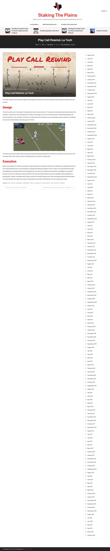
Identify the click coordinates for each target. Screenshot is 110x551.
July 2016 (89, 476)
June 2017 (90, 438)
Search (103, 11)
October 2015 (91, 507)
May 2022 (90, 232)
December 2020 (91, 291)
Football (8, 86)
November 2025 (91, 86)
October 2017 (91, 424)
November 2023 (91, 170)
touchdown (62, 183)
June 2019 (90, 354)
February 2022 (91, 243)
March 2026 (90, 72)
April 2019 (90, 361)
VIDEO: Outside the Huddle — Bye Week (16, 187)
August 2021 (90, 264)
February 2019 (91, 368)
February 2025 (91, 118)
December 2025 (91, 83)
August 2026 (90, 55)
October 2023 (91, 173)
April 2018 (90, 403)
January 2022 (91, 246)
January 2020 (91, 330)
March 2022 (90, 239)
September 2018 (92, 385)
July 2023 (89, 184)
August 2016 (90, 472)
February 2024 (91, 159)
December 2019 (91, 333)
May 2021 (89, 274)
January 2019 (91, 371)
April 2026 (90, 69)
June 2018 (90, 396)
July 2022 (89, 225)
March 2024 (90, 156)
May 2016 (89, 483)
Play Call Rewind (46, 183)
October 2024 (91, 131)
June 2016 (90, 479)
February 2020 (91, 326)
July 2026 (89, 58)
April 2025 (90, 111)
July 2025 (89, 100)
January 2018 (91, 413)
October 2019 (91, 340)
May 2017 (89, 441)
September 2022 (92, 218)
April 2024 (90, 152)
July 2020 (90, 309)
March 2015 (90, 531)
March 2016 (90, 490)
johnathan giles (18, 183)
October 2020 (91, 298)
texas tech (56, 183)
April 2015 (89, 528)
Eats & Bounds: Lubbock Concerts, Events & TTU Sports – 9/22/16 (59, 187)
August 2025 (90, 97)
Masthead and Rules (49, 24)
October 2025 (91, 90)
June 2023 (90, 187)
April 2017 (90, 445)
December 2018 (91, 375)
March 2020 (90, 323)
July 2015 (89, 518)
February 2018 (91, 410)
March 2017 (90, 448)
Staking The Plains (57, 15)
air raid (8, 183)
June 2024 (90, 145)
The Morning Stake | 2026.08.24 (42, 30)
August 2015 (90, 514)
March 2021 (90, 281)
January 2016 (90, 497)
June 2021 (90, 271)
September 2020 (92, 302)
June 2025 (90, 104)
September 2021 (91, 260)
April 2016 (89, 486)
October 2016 (91, 465)
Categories (34, 24)
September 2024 (92, 135)
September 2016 (91, 469)
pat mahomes (38, 183)
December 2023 (91, 166)
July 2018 (89, 392)
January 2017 (91, 455)
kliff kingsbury (26, 183)
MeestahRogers (24, 89)
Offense (32, 183)
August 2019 (90, 347)
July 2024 (90, 142)
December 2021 (91, 250)
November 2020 (91, 295)
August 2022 (90, 222)
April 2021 (89, 278)
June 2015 (90, 521)
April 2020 (90, 319)
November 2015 (91, 504)
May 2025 (90, 107)
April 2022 (90, 236)
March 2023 (90, 198)
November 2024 (91, 128)
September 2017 (92, 427)
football (12, 183)
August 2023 (90, 180)
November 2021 (91, 253)
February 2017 (91, 451)
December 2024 (91, 124)
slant (52, 183)
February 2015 (91, 535)
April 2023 (90, 194)
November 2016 (91, 462)
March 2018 (90, 406)
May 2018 (89, 399)
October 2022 (91, 215)
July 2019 (89, 351)
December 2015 (91, 500)
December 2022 (91, 208)
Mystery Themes (27, 549)
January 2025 (91, 121)
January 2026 (91, 79)
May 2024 (90, 149)
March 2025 (90, 114)
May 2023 (90, 191)
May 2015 (89, 525)
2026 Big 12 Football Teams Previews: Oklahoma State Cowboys (13, 31)
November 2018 (91, 378)
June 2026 (90, 62)
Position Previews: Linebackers (99, 30)
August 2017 (90, 431)
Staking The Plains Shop (69, 24)
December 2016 (91, 458)
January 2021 (90, 288)
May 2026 (90, 65)
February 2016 (91, 493)
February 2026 (91, 76)
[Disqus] (39, 209)
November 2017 (91, 420)
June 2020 (90, 312)
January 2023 (91, 204)
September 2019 (92, 344)
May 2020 (90, 316)
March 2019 (90, 364)
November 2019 (91, 337)
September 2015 (91, 511)
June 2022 (90, 229)
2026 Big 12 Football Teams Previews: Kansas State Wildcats (70, 31)
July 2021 (89, 267)
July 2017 (89, 434)
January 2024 (91, 163)
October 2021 (91, 257)
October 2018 (91, 382)
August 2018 (90, 389)
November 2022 (91, 211)
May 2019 (89, 358)
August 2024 (90, 138)
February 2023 (91, 201)
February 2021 (91, 284)
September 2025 (92, 93)
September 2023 (92, 177)
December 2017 (91, 417)
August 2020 (90, 305)
